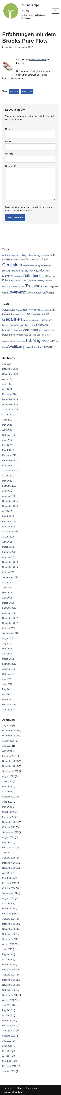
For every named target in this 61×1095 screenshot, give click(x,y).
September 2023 (10, 409)
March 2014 (8, 547)
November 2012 (10, 623)
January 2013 (8, 613)
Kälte (33, 270)
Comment (10, 166)
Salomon (32, 280)
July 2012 (7, 643)
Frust (28, 259)
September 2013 (10, 577)
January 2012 (8, 669)
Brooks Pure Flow (37, 59)
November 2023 (10, 404)
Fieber (22, 259)
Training (32, 285)
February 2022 (9, 455)
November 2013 (10, 567)
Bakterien (6, 259)
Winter (51, 292)
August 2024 (8, 379)
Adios (12, 255)
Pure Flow (27, 91)
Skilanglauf (6, 287)
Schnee (48, 280)
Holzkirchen (46, 265)
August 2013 (8, 582)
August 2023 (8, 414)
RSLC (26, 280)
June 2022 (7, 440)
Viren (55, 287)
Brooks (14, 91)
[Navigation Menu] (55, 11)
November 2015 (10, 506)
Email (8, 141)
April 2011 (7, 694)
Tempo (22, 287)
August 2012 (8, 638)
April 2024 (7, 389)
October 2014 (8, 526)
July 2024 (7, 384)
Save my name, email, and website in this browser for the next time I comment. (29, 209)
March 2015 (8, 516)
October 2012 (8, 628)
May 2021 (7, 480)
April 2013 (7, 597)
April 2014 (7, 541)
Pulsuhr (6, 280)
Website (9, 153)
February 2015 (9, 521)
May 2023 (7, 424)
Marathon (7, 275)
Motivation (30, 276)
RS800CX (19, 280)
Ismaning (6, 271)
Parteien (42, 276)
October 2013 (8, 572)
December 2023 (10, 399)
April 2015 (7, 511)
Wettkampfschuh (36, 292)
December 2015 (10, 501)
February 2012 (9, 664)
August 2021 (8, 475)
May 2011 (7, 689)
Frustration (36, 259)
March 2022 (8, 450)
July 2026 (7, 363)
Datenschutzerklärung (13, 1092)
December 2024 (10, 369)
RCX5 (13, 280)
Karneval (14, 271)
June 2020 (7, 491)
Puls (53, 276)
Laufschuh (43, 270)
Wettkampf (17, 292)
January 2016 (8, 496)
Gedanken (12, 264)
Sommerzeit (15, 287)
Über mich (8, 1088)
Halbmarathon (28, 266)
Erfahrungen (15, 259)
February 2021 (9, 486)
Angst (24, 255)
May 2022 (7, 445)
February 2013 (9, 608)
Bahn (53, 255)
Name (9, 129)
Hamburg (36, 266)
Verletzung (47, 286)
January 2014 (8, 557)
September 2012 (10, 633)
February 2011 (9, 704)
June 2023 (7, 419)
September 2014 (10, 531)
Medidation (18, 276)
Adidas (6, 255)
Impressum (31, 1088)
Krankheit (24, 270)
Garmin (45, 259)
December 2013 (10, 562)
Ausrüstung (34, 255)
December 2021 (10, 460)
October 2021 (8, 465)
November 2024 (10, 374)
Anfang (18, 255)
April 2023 (7, 430)
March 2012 (8, 658)
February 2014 (9, 552)
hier (40, 71)
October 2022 (8, 435)
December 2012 (10, 618)
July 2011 (6, 679)
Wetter (5, 293)
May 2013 (7, 592)
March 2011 (8, 699)
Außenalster (45, 255)
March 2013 (8, 603)
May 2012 (7, 648)
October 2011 (8, 674)
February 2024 (9, 394)
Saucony (40, 280)
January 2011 (8, 709)
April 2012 (7, 653)
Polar (48, 276)
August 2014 (8, 536)
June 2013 (7, 587)
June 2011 (7, 684)
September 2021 (10, 470)
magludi (8, 47)
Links (19, 1088)
